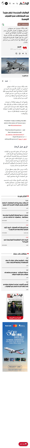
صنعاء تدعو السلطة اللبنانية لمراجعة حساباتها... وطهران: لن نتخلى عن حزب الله (15, 216)
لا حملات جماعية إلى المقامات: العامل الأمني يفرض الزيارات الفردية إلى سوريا (15, 204)
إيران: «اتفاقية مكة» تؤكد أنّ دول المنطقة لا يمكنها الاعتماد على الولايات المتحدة (16, 261)
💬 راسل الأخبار (23, 444)
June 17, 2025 (22, 139)
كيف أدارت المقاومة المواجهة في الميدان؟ (16, 241)
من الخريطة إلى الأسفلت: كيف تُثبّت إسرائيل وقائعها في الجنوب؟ (16, 228)
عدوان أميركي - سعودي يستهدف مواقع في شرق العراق (16, 273)
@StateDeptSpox (16, 125)
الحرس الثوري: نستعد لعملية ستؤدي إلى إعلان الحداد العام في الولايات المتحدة (15, 285)
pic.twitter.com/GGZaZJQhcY (15, 134)
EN (13, 3)
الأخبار (19, 47)
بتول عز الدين (26, 232)
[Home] (24, 3)
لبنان (27, 225)
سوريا (26, 200)
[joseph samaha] (2, 3)
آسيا (19, 24)
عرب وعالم (25, 24)
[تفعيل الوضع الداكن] (17, 3)
